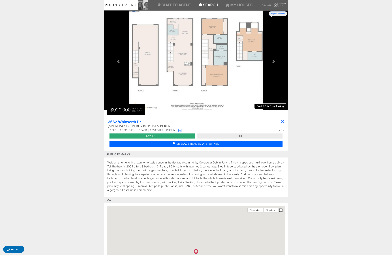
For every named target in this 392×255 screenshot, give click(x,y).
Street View (255, 210)
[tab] (196, 154)
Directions (270, 210)
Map (110, 200)
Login (267, 5)
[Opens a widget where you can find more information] (13, 249)
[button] (118, 60)
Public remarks (118, 154)
